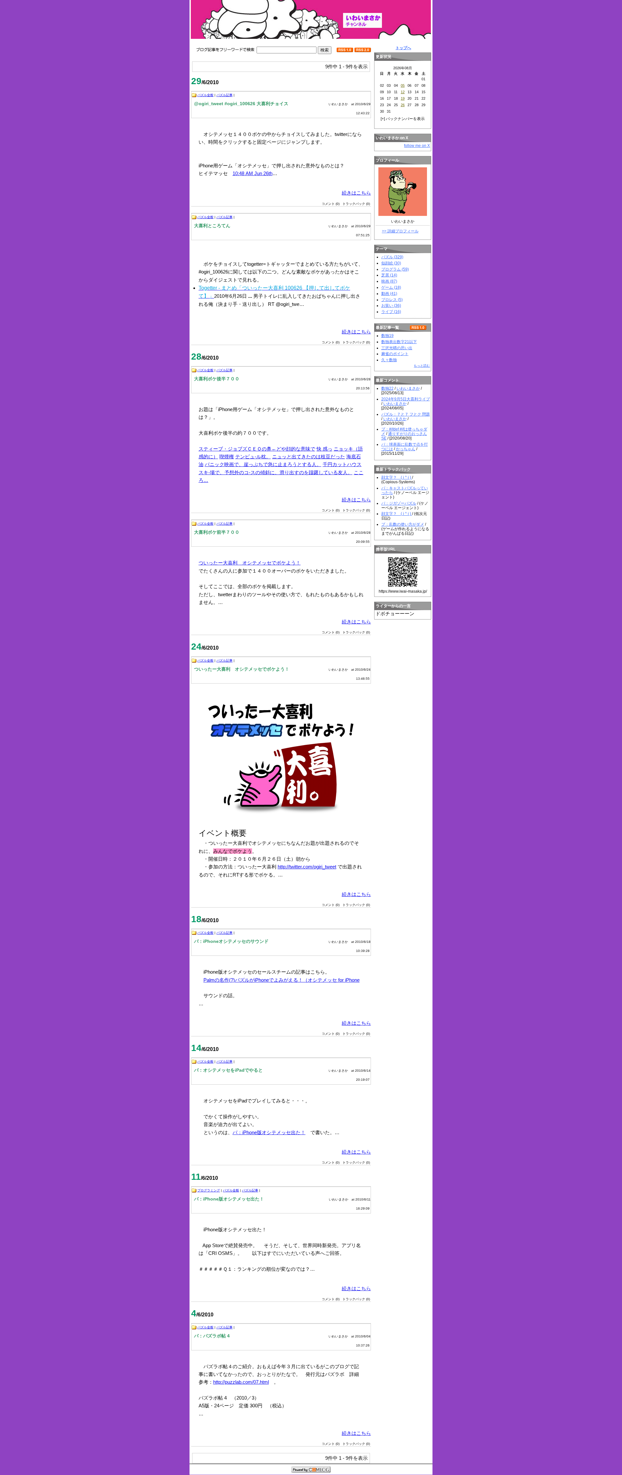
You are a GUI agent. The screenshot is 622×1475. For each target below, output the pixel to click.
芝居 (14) (389, 275)
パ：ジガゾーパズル (398, 503)
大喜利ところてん (212, 225)
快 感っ (324, 449)
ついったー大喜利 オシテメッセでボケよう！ (250, 562)
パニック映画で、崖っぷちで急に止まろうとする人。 (263, 464)
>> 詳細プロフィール (400, 231)
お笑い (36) (391, 305)
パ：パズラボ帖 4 (212, 1335)
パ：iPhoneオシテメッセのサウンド (231, 941)
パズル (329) (392, 257)
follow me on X (417, 145)
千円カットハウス (342, 464)
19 (403, 98)
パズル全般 (205, 95)
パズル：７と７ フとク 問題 (405, 414)
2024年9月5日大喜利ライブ (405, 399)
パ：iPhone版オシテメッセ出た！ (269, 1132)
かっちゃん (405, 449)
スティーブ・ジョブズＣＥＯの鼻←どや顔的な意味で (257, 449)
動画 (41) (389, 293)
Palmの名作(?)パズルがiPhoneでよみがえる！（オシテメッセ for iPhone (281, 980)
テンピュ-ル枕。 (253, 456)
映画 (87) (389, 281)
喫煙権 (226, 456)
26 (403, 105)
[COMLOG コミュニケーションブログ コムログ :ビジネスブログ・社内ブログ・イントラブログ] (311, 1470)
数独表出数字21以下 (399, 342)
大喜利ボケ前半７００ (216, 532)
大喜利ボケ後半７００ (216, 378)
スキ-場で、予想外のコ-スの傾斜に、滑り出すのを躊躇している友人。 (275, 472)
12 (403, 92)
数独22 (387, 388)
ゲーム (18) (391, 287)
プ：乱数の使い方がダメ (402, 524)
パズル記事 (224, 95)
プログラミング (208, 1190)
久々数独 (389, 360)
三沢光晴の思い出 (396, 348)
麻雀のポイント (395, 354)
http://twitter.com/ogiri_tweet (307, 866)
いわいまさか (408, 388)
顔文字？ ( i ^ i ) (396, 477)
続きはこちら (356, 193)
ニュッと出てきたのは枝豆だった (308, 456)
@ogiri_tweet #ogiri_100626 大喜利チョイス (241, 103)
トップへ (403, 48)
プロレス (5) (392, 299)
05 (403, 85)
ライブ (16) (391, 311)
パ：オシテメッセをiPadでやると (228, 1070)
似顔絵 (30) (391, 263)
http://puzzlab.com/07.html (241, 1382)
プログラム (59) (395, 269)
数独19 (387, 335)
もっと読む (422, 365)
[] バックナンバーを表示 (403, 119)
